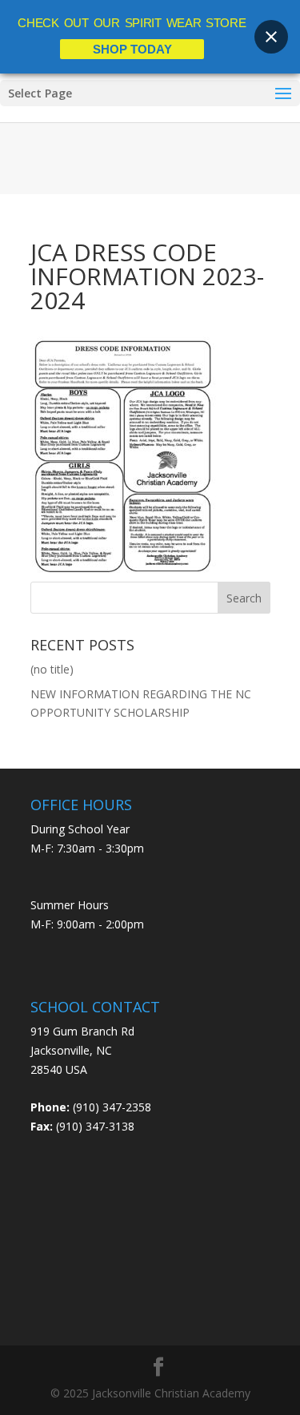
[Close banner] (271, 37)
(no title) (52, 669)
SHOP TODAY (132, 49)
